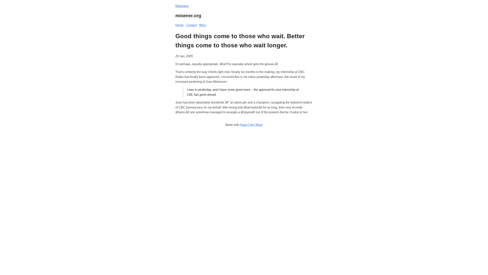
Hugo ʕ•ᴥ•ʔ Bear (251, 124)
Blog (202, 25)
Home (179, 25)
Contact (191, 25)
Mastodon (182, 6)
